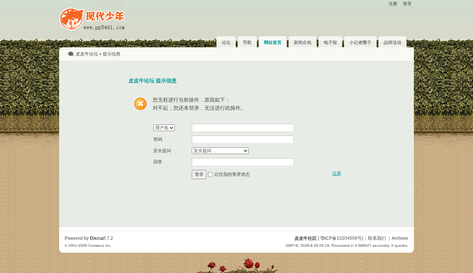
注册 (392, 3)
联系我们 (377, 238)
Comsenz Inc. (100, 245)
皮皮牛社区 (306, 238)
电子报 (330, 42)
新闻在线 (303, 42)
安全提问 (162, 150)
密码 (157, 139)
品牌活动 (392, 42)
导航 (247, 42)
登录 (407, 3)
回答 (157, 161)
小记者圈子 (360, 42)
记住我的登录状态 (232, 174)
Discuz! (98, 238)
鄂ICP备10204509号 (341, 238)
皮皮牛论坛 (87, 54)
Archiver (400, 238)
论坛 (226, 42)
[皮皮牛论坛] (92, 30)
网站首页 (273, 42)
